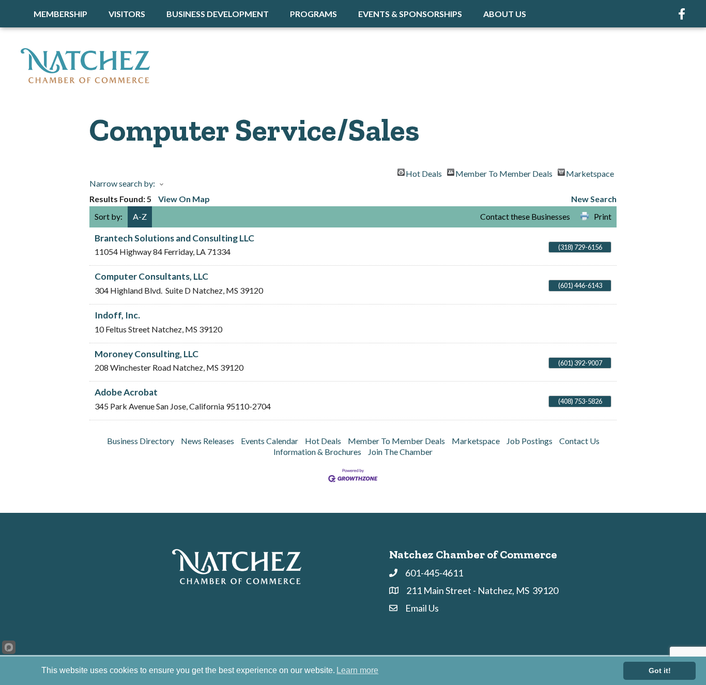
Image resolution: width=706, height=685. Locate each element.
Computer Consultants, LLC (151, 276)
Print (602, 216)
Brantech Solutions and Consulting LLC (174, 238)
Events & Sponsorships (410, 14)
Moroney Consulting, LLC (146, 353)
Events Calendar (269, 441)
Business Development (217, 14)
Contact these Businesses (525, 216)
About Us (504, 14)
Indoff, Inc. (117, 315)
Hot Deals (424, 172)
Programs (313, 14)
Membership (60, 14)
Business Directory (140, 441)
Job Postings (529, 441)
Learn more (357, 670)
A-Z (140, 216)
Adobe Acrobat (126, 392)
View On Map (184, 199)
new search (594, 199)
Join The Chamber (400, 451)
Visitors (127, 14)
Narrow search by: (122, 183)
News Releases (207, 441)
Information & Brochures (317, 451)
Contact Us (579, 441)
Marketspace (590, 172)
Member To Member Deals (503, 172)
